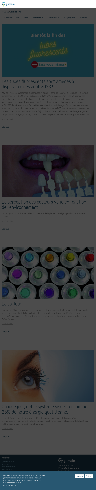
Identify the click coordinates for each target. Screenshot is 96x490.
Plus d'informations (9, 485)
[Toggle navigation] (91, 4)
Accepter (80, 476)
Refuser (88, 476)
